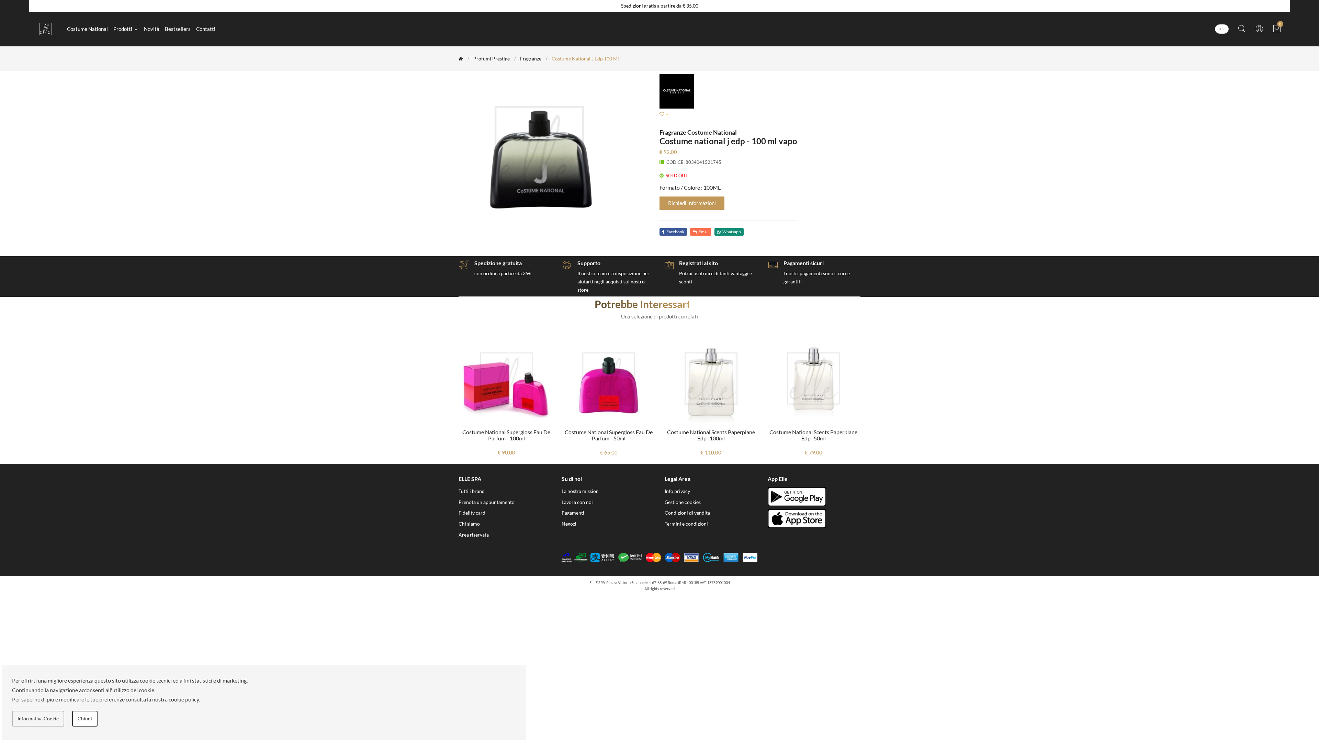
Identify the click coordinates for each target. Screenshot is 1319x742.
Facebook (675, 231)
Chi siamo (469, 524)
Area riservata (474, 535)
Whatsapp (731, 231)
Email (704, 231)
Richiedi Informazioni (692, 203)
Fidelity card (472, 513)
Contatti (205, 29)
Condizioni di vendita (687, 513)
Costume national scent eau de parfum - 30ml (813, 435)
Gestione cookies (683, 502)
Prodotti (123, 29)
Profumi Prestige (491, 58)
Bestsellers (178, 29)
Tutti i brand (472, 491)
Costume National (87, 29)
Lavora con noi (577, 502)
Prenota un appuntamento (487, 502)
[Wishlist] (662, 114)
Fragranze (530, 58)
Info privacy (677, 491)
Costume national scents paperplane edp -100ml (609, 435)
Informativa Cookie (38, 718)
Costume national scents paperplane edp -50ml (711, 435)
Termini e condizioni (686, 524)
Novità (151, 29)
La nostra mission (580, 491)
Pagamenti (573, 513)
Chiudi (85, 718)
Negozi (569, 524)
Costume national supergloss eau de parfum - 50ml (506, 435)
